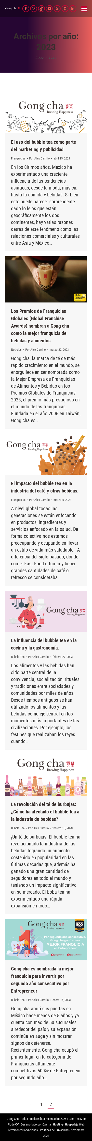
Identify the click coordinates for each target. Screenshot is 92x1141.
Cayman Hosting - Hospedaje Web (63, 1124)
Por (39, 158)
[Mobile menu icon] (84, 9)
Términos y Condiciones (23, 1130)
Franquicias (18, 158)
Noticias (16, 349)
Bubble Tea (18, 657)
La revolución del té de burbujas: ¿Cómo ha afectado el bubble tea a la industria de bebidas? (45, 811)
